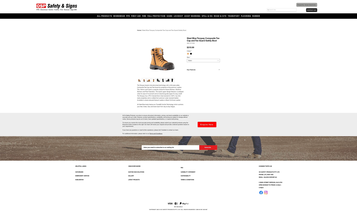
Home (139, 30)
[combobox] (203, 60)
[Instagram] (265, 192)
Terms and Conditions (155, 133)
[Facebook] (261, 192)
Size (188, 57)
